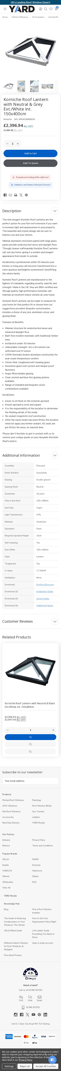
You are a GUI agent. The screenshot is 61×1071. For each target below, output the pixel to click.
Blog (6, 909)
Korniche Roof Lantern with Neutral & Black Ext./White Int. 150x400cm (30, 705)
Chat (30, 1000)
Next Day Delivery (10, 822)
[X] (22, 195)
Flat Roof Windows (11, 811)
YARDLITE (7, 870)
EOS (34, 882)
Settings (9, 1066)
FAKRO (35, 859)
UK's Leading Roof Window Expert (30, 2)
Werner (5, 876)
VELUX (5, 859)
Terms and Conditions (42, 845)
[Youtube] (35, 1014)
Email (39, 1000)
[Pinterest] (27, 195)
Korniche (36, 865)
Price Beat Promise (13, 955)
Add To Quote (30, 163)
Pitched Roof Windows (13, 800)
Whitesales (7, 882)
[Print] (17, 195)
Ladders (36, 817)
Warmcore (37, 870)
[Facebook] (6, 195)
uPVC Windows (9, 805)
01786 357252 (35, 990)
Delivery (6, 840)
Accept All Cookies (46, 1066)
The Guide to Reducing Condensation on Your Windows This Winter (15, 921)
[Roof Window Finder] (52, 1060)
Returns (6, 845)
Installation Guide (44, 591)
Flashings (36, 800)
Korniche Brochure (45, 584)
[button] (31, 974)
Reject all (25, 1066)
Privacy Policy (38, 840)
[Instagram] (17, 1014)
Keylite (5, 865)
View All (6, 887)
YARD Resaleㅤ (38, 822)
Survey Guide (42, 598)
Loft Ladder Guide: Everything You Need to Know (43, 934)
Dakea (35, 876)
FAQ (21, 1000)
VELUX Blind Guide (13, 930)
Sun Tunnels (38, 811)
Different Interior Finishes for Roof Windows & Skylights (16, 946)
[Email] (11, 195)
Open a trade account (42, 943)
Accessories (8, 817)
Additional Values (44, 605)
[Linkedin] (45, 1014)
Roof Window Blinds (42, 805)
